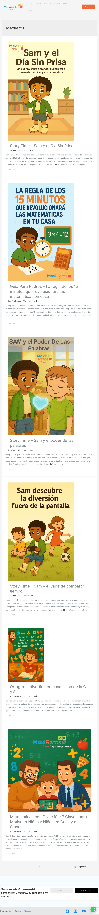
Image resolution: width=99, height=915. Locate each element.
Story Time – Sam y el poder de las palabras (42, 443)
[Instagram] (75, 911)
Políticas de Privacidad (23, 911)
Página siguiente (80, 867)
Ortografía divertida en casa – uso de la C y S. (48, 689)
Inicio (30, 3)
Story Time (12, 150)
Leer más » (12, 169)
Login (30, 10)
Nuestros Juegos (51, 3)
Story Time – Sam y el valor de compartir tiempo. (47, 588)
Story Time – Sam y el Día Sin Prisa (41, 145)
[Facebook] (67, 911)
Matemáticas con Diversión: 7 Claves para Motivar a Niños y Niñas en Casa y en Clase (48, 821)
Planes (38, 3)
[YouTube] (83, 911)
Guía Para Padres (14, 301)
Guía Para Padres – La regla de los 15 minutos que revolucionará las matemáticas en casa (44, 291)
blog (65, 3)
